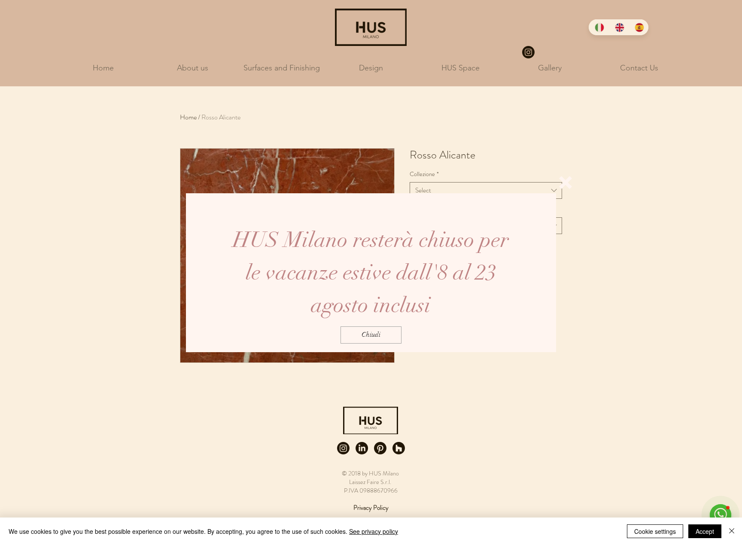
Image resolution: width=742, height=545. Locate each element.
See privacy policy (373, 531)
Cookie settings (655, 531)
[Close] (732, 531)
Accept (705, 531)
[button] (565, 182)
